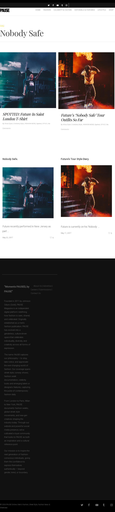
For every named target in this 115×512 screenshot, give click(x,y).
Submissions (45, 289)
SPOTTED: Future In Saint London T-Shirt (23, 116)
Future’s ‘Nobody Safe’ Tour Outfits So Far (82, 117)
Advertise (47, 286)
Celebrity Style (19, 124)
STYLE (44, 124)
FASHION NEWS (30, 124)
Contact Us (36, 293)
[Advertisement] (35, 146)
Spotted (39, 124)
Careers (34, 289)
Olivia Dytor (8, 124)
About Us (36, 286)
